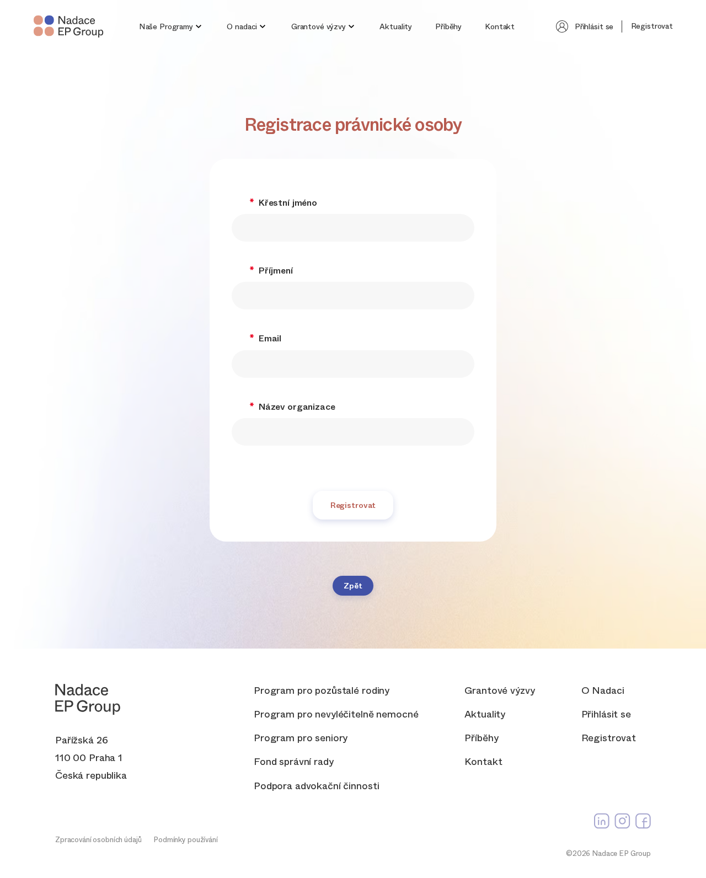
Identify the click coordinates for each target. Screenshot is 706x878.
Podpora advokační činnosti (316, 786)
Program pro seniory (300, 738)
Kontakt (500, 26)
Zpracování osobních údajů (98, 839)
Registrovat (652, 25)
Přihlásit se (594, 26)
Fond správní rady (294, 762)
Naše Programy (166, 26)
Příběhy (448, 26)
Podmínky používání (185, 839)
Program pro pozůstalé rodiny (321, 691)
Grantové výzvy (318, 26)
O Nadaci (602, 691)
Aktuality (395, 26)
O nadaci (242, 26)
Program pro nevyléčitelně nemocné (336, 714)
